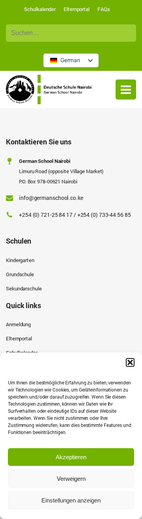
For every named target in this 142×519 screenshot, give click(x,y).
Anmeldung (18, 324)
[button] (130, 362)
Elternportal (77, 9)
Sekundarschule (24, 288)
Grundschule (20, 274)
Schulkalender (40, 9)
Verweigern (71, 478)
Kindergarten (20, 260)
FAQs (103, 9)
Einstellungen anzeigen (71, 500)
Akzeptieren (71, 457)
